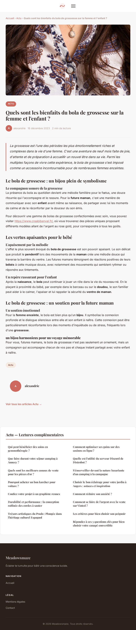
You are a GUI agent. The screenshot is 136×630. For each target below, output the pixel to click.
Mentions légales (15, 601)
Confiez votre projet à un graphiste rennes (34, 494)
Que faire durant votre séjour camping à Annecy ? (33, 460)
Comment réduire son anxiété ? (92, 494)
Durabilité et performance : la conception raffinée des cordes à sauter (33, 503)
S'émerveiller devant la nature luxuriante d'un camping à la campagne (98, 472)
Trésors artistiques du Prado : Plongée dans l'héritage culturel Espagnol (35, 515)
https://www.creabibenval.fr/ (34, 221)
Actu (18, 18)
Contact (10, 607)
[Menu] (73, 6)
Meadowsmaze (18, 557)
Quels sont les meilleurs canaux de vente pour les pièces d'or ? (33, 472)
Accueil (10, 18)
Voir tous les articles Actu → (24, 404)
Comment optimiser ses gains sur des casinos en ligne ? (96, 448)
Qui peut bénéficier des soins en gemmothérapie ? (28, 448)
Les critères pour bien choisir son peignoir (99, 514)
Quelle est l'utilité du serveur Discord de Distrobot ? (98, 460)
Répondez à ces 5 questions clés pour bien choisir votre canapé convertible (98, 523)
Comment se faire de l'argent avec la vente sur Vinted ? (99, 503)
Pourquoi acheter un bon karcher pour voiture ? (31, 484)
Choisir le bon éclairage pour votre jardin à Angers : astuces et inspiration (99, 484)
